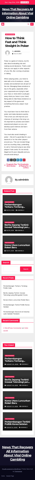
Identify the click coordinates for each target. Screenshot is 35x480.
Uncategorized (10, 34)
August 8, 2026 (12, 427)
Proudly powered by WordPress (11, 469)
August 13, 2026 (12, 406)
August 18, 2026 (12, 385)
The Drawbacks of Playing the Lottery (23, 166)
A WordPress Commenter (12, 328)
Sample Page (10, 476)
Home (3, 476)
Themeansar (18, 471)
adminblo (17, 51)
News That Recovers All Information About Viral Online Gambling (17, 13)
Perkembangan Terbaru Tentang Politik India (13, 207)
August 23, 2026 (12, 364)
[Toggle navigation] (32, 24)
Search (6, 263)
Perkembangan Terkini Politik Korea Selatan (17, 422)
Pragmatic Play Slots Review (12, 165)
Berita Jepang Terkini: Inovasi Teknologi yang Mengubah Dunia (16, 227)
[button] (28, 24)
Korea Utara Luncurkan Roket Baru (17, 246)
